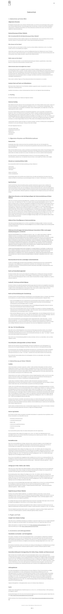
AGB (41, 605)
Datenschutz (23, 605)
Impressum (26, 605)
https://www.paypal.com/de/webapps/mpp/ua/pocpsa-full (21, 595)
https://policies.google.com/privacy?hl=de (30, 526)
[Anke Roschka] (29, 3)
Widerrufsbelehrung (31, 605)
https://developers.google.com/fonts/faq (38, 525)
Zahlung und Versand (37, 605)
